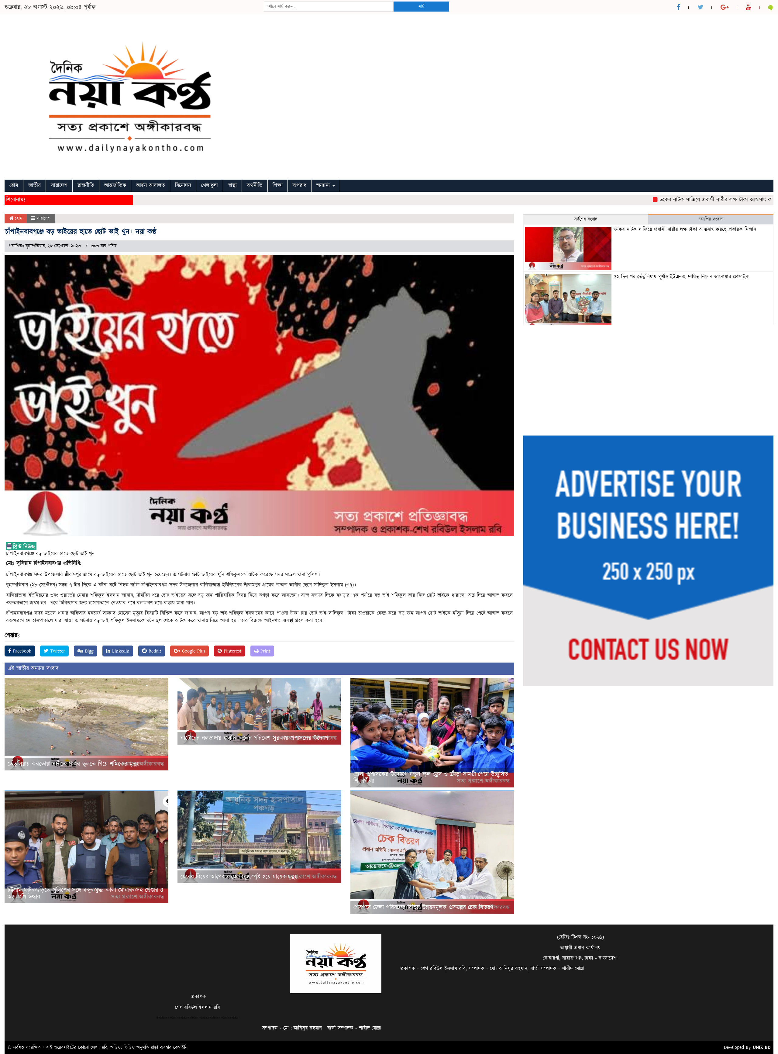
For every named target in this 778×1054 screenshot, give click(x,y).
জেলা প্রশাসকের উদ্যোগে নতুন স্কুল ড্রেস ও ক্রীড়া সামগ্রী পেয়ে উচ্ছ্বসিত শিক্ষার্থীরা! (430, 777)
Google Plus (192, 651)
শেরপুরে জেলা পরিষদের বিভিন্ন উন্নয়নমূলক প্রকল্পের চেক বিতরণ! (424, 907)
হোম (13, 185)
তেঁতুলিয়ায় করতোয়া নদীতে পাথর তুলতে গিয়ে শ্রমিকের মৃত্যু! (73, 764)
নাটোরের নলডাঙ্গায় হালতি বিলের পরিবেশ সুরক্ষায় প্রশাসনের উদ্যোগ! (255, 738)
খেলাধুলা (209, 185)
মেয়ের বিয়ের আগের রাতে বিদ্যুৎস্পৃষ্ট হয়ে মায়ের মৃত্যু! (239, 877)
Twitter (56, 651)
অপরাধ (299, 185)
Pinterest (232, 651)
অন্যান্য (324, 185)
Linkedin (119, 651)
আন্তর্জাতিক (115, 185)
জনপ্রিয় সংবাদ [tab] (711, 219)
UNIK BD (761, 1047)
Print (264, 651)
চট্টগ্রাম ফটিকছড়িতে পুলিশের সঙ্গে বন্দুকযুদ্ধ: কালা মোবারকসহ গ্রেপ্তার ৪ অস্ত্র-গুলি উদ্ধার (85, 893)
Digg (88, 651)
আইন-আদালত (150, 185)
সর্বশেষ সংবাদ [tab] (585, 219)
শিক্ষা (278, 185)
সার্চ (421, 6)
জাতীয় (34, 185)
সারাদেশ (59, 185)
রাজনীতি (85, 185)
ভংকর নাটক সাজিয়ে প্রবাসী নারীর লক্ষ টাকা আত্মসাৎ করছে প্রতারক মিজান (696, 200)
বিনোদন (183, 185)
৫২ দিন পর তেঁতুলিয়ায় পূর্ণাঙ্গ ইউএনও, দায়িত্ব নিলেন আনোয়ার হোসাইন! (682, 277)
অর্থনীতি (255, 185)
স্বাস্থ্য (232, 185)
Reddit (154, 651)
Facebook (21, 651)
